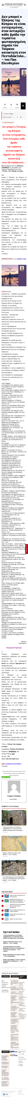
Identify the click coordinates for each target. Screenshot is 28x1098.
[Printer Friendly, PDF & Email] (6, 778)
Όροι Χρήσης (21, 1057)
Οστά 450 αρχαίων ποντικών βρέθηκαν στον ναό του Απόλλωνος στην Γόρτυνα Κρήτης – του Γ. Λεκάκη (14, 949)
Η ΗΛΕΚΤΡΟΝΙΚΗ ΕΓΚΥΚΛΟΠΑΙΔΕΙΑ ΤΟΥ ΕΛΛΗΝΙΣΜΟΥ (14, 6)
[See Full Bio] (18, 799)
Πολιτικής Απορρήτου (21, 1061)
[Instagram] (20, 1054)
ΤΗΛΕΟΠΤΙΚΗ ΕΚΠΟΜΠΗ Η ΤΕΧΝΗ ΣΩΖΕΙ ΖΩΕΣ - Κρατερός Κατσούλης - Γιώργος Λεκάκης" (15, 1029)
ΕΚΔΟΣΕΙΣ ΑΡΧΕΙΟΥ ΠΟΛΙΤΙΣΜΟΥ (22, 988)
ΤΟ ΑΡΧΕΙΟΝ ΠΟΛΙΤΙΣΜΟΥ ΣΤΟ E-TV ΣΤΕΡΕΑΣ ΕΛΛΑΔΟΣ (15, 1008)
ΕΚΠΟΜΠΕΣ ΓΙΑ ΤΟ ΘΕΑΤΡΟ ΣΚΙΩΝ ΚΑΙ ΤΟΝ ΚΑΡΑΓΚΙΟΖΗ (5, 1083)
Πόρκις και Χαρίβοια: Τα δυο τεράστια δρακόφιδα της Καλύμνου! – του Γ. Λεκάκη (14, 961)
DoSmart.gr (5, 1092)
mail (13, 754)
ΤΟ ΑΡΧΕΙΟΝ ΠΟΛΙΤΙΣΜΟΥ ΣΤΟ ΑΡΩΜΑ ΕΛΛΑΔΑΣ (15, 988)
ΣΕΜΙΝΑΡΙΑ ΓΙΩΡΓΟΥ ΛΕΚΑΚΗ (21, 993)
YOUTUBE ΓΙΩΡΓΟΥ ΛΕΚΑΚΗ (15, 992)
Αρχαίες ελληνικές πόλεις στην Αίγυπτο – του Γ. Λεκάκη (12, 942)
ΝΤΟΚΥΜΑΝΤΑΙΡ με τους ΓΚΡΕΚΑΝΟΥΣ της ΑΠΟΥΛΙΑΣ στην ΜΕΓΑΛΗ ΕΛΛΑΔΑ (15, 1037)
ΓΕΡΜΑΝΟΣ (12, 751)
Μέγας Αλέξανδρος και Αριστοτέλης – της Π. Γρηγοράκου (14, 955)
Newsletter (26, 549)
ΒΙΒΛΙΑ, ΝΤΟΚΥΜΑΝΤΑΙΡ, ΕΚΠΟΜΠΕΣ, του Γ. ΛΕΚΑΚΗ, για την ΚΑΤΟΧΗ (23, 1016)
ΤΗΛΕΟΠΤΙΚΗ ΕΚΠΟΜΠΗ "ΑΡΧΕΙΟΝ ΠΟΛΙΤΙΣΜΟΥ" (14, 1014)
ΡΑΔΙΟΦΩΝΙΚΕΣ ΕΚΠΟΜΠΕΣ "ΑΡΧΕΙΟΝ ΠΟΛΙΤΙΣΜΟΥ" (5, 1058)
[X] (22, 1054)
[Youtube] (23, 1054)
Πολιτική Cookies (22, 1059)
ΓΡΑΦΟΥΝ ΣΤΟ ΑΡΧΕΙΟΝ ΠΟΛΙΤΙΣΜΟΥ (22, 1010)
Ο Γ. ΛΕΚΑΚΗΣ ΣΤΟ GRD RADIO (5, 1078)
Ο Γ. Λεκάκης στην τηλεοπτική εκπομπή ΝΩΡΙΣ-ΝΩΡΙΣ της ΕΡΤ (14, 982)
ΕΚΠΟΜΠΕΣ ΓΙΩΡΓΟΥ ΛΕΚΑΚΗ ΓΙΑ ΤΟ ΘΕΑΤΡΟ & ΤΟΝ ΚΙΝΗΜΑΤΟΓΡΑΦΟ (15, 1045)
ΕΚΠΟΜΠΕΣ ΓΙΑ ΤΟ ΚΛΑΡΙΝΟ (5, 1067)
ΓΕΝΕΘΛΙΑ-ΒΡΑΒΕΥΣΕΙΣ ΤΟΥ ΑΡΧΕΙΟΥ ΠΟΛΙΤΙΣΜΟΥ (23, 998)
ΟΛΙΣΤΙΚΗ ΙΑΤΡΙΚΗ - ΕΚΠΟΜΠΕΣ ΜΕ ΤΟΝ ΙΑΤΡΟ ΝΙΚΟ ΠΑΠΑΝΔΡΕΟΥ (5, 1072)
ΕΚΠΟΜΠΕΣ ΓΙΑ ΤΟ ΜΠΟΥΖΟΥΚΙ (5, 1063)
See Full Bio (13, 799)
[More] (23, 105)
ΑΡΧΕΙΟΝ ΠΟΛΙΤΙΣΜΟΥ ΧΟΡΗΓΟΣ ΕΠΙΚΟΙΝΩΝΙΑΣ (22, 1003)
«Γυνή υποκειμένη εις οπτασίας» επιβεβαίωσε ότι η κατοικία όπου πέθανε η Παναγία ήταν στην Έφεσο (13, 936)
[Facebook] (19, 1054)
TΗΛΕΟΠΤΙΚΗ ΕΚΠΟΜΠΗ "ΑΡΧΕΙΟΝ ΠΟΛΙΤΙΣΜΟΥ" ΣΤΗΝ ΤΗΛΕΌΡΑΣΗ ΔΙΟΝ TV (15, 999)
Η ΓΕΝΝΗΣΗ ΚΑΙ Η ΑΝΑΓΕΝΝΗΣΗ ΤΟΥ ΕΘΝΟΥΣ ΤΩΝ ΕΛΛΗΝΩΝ (15, 1021)
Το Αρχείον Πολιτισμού (21, 1065)
